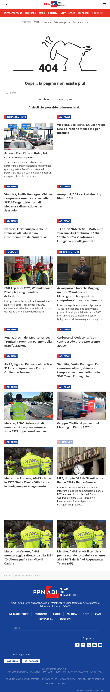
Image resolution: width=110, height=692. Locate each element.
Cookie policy (67, 679)
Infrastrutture (13, 13)
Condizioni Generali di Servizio (22, 679)
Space (71, 13)
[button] (5, 4)
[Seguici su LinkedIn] (94, 645)
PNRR (37, 22)
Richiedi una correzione (91, 679)
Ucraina (46, 22)
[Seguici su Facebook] (77, 645)
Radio (14, 661)
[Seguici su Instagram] (83, 645)
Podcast (33, 661)
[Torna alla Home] (55, 4)
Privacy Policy (49, 679)
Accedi (61, 683)
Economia (30, 13)
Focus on (97, 13)
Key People (84, 13)
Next (63, 13)
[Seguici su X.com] (89, 645)
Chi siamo (50, 683)
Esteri (42, 13)
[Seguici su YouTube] (100, 645)
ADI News (64, 116)
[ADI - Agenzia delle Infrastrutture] (55, 591)
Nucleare (78, 22)
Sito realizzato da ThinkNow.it (91, 690)
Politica (53, 13)
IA (87, 22)
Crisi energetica (62, 22)
